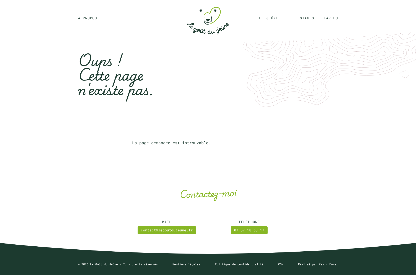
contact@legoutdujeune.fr (167, 230)
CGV (280, 264)
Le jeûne (268, 18)
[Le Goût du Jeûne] (208, 17)
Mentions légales (186, 264)
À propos (87, 18)
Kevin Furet (328, 264)
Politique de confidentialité (239, 264)
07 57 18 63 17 (249, 230)
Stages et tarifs (319, 18)
